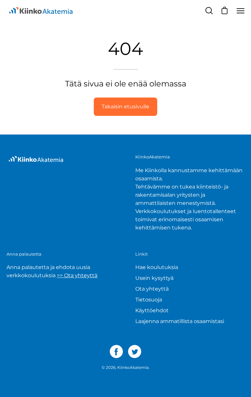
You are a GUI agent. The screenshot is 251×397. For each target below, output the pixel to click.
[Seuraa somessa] (116, 351)
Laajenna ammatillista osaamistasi (179, 321)
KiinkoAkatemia (133, 367)
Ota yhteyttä (152, 289)
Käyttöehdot (152, 310)
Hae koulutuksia (156, 267)
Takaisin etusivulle (125, 106)
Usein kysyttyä (154, 278)
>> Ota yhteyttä (77, 275)
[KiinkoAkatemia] (41, 11)
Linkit (141, 254)
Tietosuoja (148, 300)
